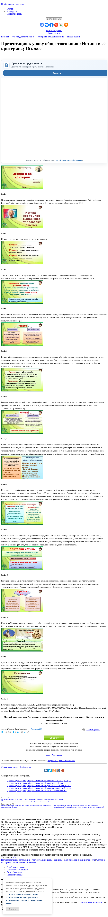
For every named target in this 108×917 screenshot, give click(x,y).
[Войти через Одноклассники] (66, 25)
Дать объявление (15, 872)
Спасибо (54, 738)
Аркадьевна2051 (36, 729)
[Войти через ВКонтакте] (47, 25)
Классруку (12, 11)
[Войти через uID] (42, 25)
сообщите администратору (91, 902)
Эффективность (14, 14)
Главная (5, 36)
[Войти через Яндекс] (56, 25)
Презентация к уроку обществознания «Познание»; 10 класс (36, 783)
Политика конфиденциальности (79, 860)
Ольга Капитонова (67, 761)
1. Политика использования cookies (22, 894)
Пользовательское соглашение (15, 860)
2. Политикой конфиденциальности (22, 897)
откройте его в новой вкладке (68, 160)
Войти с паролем (54, 30)
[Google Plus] (62, 770)
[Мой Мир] (58, 770)
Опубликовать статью (17, 869)
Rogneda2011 (53, 761)
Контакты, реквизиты (42, 860)
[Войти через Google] (61, 25)
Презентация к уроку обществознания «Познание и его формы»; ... (39, 780)
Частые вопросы (14, 875)
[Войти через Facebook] (51, 25)
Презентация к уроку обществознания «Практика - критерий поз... (39, 788)
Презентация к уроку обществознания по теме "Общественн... (37, 790)
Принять (12, 909)
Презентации (73, 36)
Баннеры (58, 860)
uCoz (15, 857)
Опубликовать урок (16, 867)
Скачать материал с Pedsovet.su (16, 767)
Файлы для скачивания (23, 36)
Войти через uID (54, 19)
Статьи (10, 9)
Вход (48, 755)
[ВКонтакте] (46, 770)
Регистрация (54, 33)
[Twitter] (50, 770)
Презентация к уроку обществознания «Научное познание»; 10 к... (39, 785)
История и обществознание (51, 36)
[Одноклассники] (54, 770)
